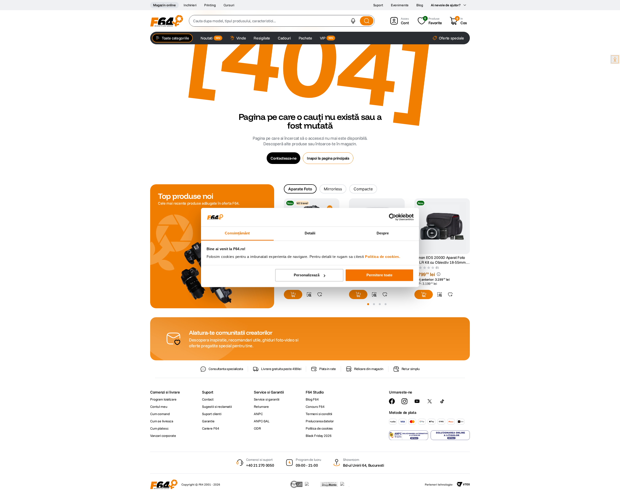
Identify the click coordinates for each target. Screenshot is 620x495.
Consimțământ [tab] (237, 233)
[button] (353, 20)
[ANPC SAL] (408, 435)
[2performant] (347, 484)
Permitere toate (379, 275)
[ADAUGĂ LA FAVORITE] (320, 294)
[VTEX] (463, 484)
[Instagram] (404, 401)
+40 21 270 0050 (260, 465)
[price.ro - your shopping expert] (311, 484)
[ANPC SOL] (450, 435)
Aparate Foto (300, 188)
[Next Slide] (470, 226)
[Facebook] (392, 401)
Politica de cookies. (382, 257)
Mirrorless (333, 188)
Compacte (363, 188)
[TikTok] (442, 401)
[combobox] (282, 21)
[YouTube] (417, 401)
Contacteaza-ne (283, 158)
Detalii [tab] (310, 233)
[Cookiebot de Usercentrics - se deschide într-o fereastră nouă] (392, 217)
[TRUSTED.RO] (296, 484)
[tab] (300, 188)
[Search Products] (366, 20)
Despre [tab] (383, 233)
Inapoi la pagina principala (328, 158)
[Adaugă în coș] (293, 294)
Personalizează (306, 275)
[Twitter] (430, 401)
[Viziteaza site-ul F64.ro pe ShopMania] (329, 484)
